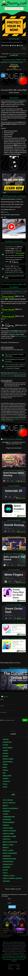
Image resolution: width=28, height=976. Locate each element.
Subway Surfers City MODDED (13, 453)
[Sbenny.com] (14, 3)
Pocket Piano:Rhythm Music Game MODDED (14, 587)
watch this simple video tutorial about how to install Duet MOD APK (13, 373)
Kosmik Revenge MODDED (14, 520)
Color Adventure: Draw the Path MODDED (14, 623)
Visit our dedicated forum (21, 293)
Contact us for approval (12, 959)
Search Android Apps (14, 39)
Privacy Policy (12, 958)
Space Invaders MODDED (13, 502)
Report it (22, 291)
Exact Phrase (6, 45)
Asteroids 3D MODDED (14, 486)
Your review (3, 712)
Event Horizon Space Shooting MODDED (14, 470)
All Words (14, 45)
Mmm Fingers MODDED (14, 570)
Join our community (20, 336)
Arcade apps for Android (12, 416)
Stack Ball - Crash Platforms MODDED (13, 638)
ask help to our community (7, 376)
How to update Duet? (6, 381)
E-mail (2, 705)
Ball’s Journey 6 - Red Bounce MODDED (14, 553)
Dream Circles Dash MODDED (13, 605)
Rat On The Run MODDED (13, 536)
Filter (24, 48)
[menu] (26, 1)
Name (1, 699)
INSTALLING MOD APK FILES (16, 333)
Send (25, 720)
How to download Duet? (7, 348)
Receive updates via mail (8, 720)
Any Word (21, 45)
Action (6, 212)
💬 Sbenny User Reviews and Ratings (11, 439)
